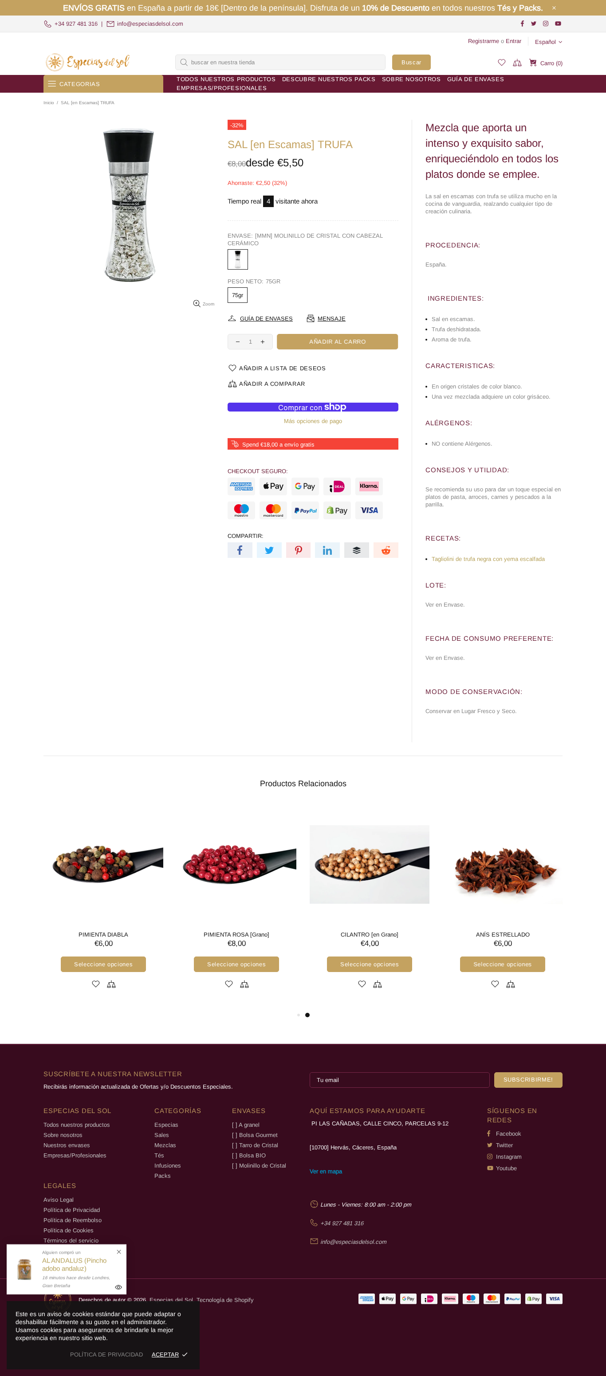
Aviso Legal (58, 1199)
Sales (161, 1135)
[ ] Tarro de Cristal (255, 1145)
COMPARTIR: (246, 536)
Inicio (48, 102)
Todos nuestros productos (76, 1124)
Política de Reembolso (72, 1220)
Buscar (411, 62)
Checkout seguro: (258, 471)
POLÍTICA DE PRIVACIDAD (106, 1354)
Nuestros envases (66, 1145)
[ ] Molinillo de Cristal (259, 1165)
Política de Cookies (68, 1230)
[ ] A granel (246, 1124)
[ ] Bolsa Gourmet (255, 1135)
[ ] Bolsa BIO (249, 1155)
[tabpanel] (369, 907)
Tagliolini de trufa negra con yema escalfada (488, 559)
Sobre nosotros (63, 1135)
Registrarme (483, 41)
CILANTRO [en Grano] (369, 934)
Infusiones (167, 1165)
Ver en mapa (326, 1171)
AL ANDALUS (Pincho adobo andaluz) (74, 1264)
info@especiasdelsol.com (150, 23)
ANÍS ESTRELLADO (503, 934)
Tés (159, 1155)
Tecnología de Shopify (225, 1300)
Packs (162, 1175)
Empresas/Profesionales (74, 1155)
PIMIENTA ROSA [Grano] (236, 934)
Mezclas (165, 1145)
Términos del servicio (70, 1240)
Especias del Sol (87, 62)
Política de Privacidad (71, 1210)
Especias (166, 1124)
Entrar (513, 41)
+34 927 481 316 (76, 23)
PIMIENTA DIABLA (103, 934)
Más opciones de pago (313, 421)
